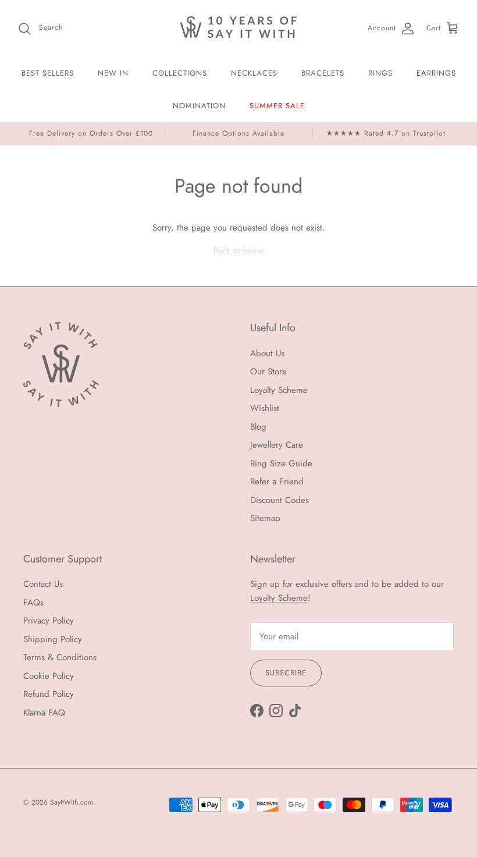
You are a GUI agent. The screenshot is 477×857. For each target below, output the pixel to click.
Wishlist (264, 408)
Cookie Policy (48, 676)
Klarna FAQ (44, 712)
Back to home (238, 250)
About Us (267, 353)
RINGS (380, 73)
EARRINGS (436, 73)
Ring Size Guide (281, 463)
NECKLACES (254, 73)
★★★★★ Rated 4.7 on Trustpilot (386, 133)
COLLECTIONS (179, 73)
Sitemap (265, 518)
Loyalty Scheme (279, 390)
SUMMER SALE (277, 105)
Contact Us (43, 584)
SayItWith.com (71, 802)
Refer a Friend (277, 481)
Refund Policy (48, 694)
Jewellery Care (276, 444)
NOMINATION (199, 105)
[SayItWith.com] (238, 28)
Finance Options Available (238, 133)
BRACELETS (322, 73)
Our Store (268, 371)
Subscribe (286, 672)
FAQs (33, 602)
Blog (258, 426)
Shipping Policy (52, 639)
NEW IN (113, 73)
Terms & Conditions (60, 657)
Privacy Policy (48, 620)
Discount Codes (279, 500)
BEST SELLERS (48, 73)
